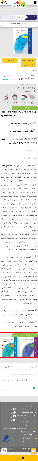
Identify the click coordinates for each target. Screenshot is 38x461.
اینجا (15, 315)
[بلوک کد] (20, 380)
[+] (27, 380)
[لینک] (22, 380)
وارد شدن (4, 367)
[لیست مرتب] (13, 380)
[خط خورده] (10, 380)
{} (25, 380)
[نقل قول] (18, 380)
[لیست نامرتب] (15, 380)
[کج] (5, 380)
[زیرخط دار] (8, 380)
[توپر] (3, 380)
